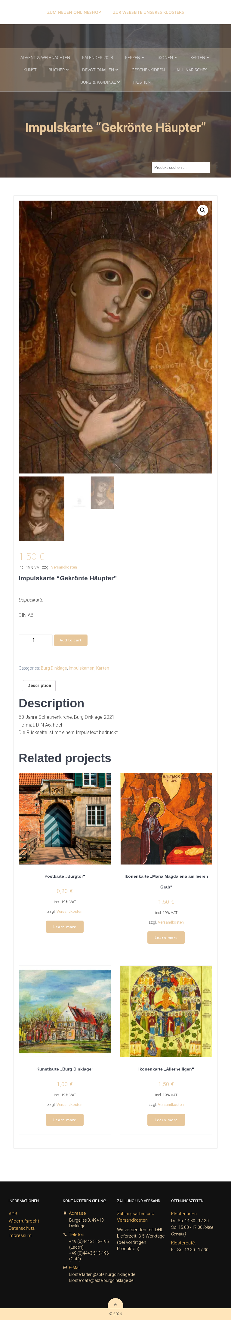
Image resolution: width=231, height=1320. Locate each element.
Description (39, 685)
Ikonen (165, 57)
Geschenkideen (148, 70)
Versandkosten (64, 567)
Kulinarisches (192, 70)
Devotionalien (98, 70)
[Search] (217, 167)
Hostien (142, 82)
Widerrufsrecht (24, 1221)
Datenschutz (22, 1228)
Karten (197, 57)
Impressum (20, 1235)
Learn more (64, 926)
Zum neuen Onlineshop (74, 12)
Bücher (56, 70)
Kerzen (132, 57)
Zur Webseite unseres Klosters (148, 12)
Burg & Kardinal (98, 82)
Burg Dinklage (54, 668)
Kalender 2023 (97, 57)
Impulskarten (81, 668)
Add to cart (71, 640)
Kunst (29, 70)
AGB (13, 1214)
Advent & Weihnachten (45, 57)
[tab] (39, 685)
